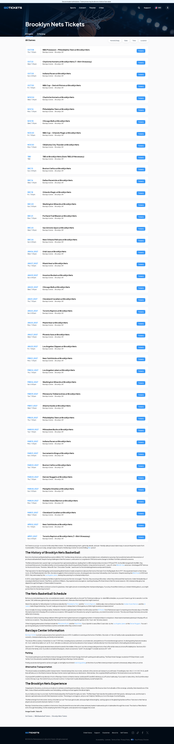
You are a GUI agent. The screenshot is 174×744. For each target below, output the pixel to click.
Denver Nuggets (135, 623)
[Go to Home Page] (13, 8)
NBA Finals (136, 573)
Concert (82, 8)
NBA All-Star (120, 565)
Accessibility (100, 739)
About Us (115, 733)
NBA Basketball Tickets (42, 716)
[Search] (139, 7)
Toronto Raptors (89, 604)
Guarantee (106, 733)
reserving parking (80, 663)
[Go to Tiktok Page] (138, 733)
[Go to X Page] (147, 733)
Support (147, 8)
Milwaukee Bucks (63, 623)
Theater (92, 8)
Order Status (87, 733)
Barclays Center (30, 635)
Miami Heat (78, 623)
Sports (73, 8)
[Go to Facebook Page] (142, 733)
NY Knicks (101, 610)
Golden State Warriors (131, 604)
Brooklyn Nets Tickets (59, 716)
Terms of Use (115, 739)
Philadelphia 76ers (73, 604)
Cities (101, 8)
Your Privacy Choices (142, 739)
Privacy (125, 739)
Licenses (108, 739)
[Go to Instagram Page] (133, 733)
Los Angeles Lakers (51, 575)
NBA (89, 548)
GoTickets (29, 716)
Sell (124, 733)
